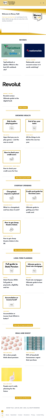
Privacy (33, 415)
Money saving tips (8, 236)
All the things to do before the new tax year (33, 140)
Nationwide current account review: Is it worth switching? (33, 64)
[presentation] (11, 50)
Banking (28, 59)
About (7, 415)
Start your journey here (8, 17)
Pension (5, 277)
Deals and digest (7, 352)
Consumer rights (7, 205)
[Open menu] (41, 3)
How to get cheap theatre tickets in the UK (10, 241)
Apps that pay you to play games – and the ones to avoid (11, 140)
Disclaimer (27, 415)
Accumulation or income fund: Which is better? (11, 316)
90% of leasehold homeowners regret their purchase (33, 357)
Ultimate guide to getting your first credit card (32, 210)
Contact (20, 415)
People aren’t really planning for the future (10, 388)
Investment (6, 311)
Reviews (5, 59)
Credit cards (29, 205)
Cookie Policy (40, 415)
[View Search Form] (43, 3)
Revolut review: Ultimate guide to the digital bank (11, 98)
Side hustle (6, 134)
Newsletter (13, 415)
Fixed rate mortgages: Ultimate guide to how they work (34, 282)
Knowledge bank (7, 166)
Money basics (29, 134)
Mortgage (28, 277)
